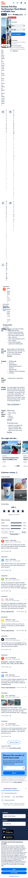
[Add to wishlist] (19, 442)
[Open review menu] (25, 541)
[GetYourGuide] (3, 3)
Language (5, 812)
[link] (11, 454)
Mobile (4, 828)
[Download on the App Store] (8, 837)
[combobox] (15, 534)
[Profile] (25, 3)
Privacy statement (18, 782)
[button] (3, 32)
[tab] (10, 789)
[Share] (25, 14)
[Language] (21, 3)
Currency (5, 820)
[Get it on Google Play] (8, 832)
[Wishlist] (17, 3)
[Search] (13, 3)
